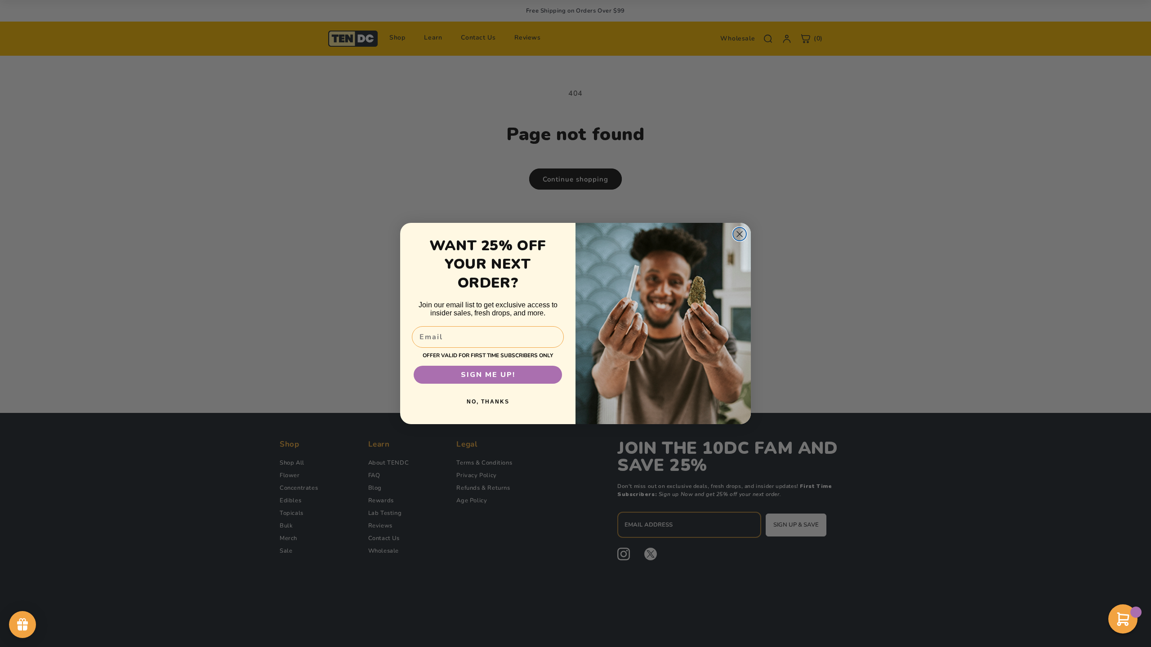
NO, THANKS (488, 402)
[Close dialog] (739, 234)
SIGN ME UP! (488, 375)
